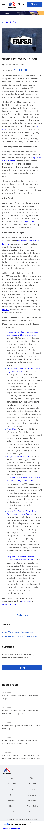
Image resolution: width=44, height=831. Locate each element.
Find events (22, 615)
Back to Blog (11, 22)
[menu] (3, 4)
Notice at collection (11, 828)
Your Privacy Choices (18, 824)
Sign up (34, 4)
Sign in (21, 4)
